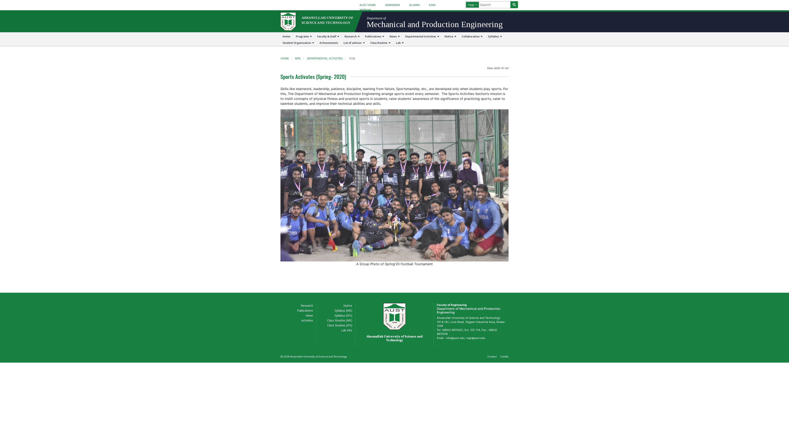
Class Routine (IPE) (339, 325)
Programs (303, 36)
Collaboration (471, 36)
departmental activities (325, 58)
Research (351, 36)
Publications (373, 36)
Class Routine (379, 43)
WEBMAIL (366, 10)
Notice (449, 36)
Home (286, 36)
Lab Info (346, 330)
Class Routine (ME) (339, 320)
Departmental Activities (421, 36)
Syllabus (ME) (343, 310)
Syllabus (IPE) (343, 315)
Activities (307, 320)
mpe (298, 58)
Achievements (329, 43)
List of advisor (353, 43)
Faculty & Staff (327, 36)
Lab (399, 43)
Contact (492, 356)
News (394, 36)
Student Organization (297, 43)
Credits (504, 356)
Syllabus (494, 36)
